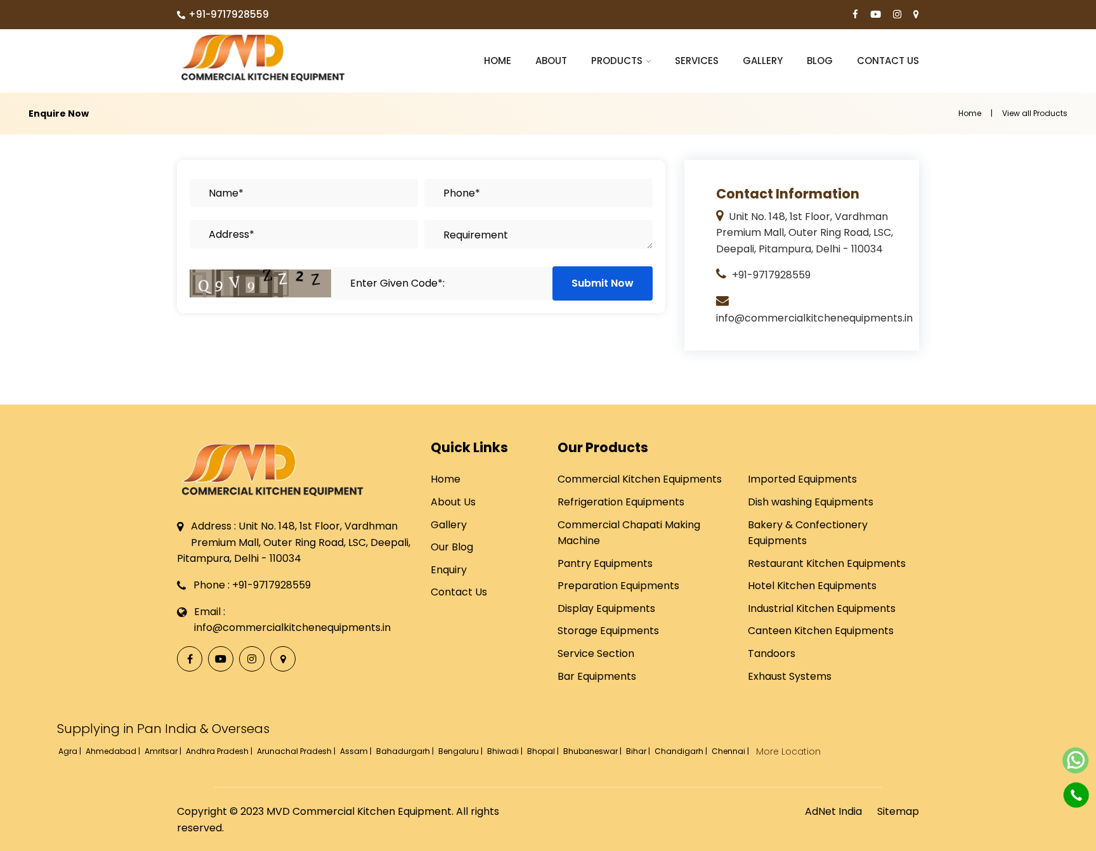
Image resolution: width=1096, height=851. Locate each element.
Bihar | (639, 751)
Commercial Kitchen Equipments (640, 479)
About (551, 60)
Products (617, 60)
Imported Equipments (802, 479)
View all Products (1034, 113)
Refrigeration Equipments (621, 502)
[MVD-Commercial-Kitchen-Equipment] (262, 57)
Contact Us (888, 60)
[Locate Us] (916, 14)
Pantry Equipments (605, 563)
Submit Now (602, 283)
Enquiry (449, 569)
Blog (820, 60)
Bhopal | (544, 751)
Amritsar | (164, 751)
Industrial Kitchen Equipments (822, 608)
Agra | (70, 751)
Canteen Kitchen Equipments (821, 630)
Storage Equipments (608, 630)
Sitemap (898, 811)
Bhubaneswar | (593, 751)
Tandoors (771, 653)
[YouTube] (875, 14)
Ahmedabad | (114, 751)
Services (697, 60)
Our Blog (452, 547)
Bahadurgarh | (406, 751)
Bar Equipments (597, 676)
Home (497, 60)
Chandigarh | (682, 751)
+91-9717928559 (228, 14)
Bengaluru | (461, 751)
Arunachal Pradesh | (297, 751)
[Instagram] (897, 14)
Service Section (596, 653)
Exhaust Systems (790, 676)
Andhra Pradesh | (220, 751)
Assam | (357, 751)
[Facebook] (855, 14)
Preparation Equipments (618, 585)
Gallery (763, 60)
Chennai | (731, 751)
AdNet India (833, 811)
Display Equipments (606, 608)
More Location (788, 751)
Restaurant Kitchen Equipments (827, 563)
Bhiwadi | (506, 751)
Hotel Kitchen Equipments (812, 585)
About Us (453, 502)
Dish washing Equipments (810, 502)
